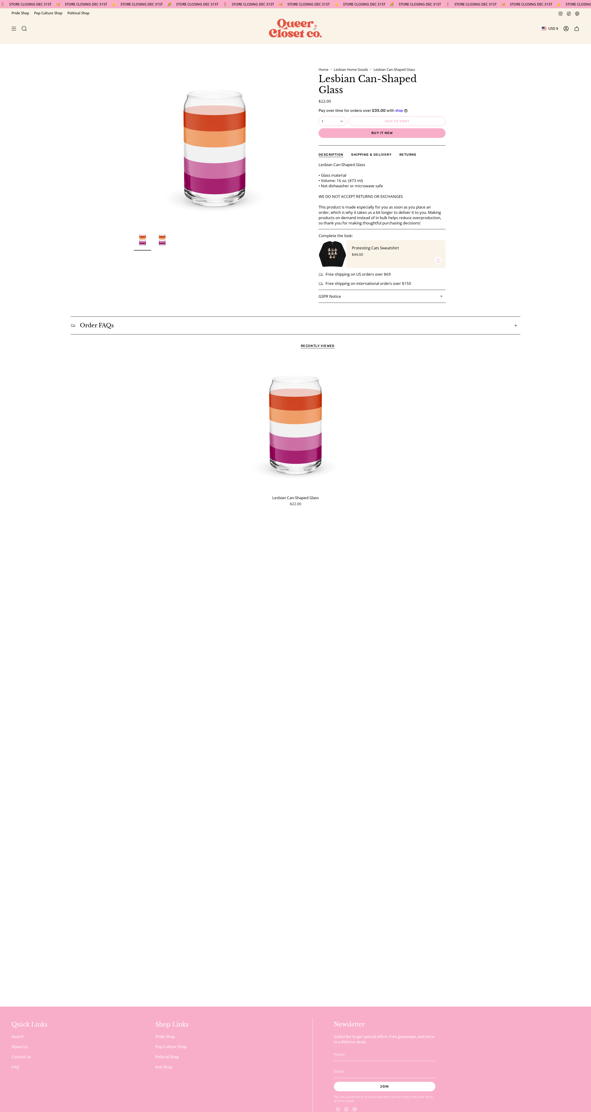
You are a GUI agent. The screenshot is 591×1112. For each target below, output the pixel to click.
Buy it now (382, 133)
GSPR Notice (330, 296)
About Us (20, 1046)
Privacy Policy (410, 1097)
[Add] (438, 260)
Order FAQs (97, 325)
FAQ (15, 1067)
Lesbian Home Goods (351, 69)
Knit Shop (163, 1067)
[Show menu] (13, 29)
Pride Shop (20, 13)
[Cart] (576, 29)
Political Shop (78, 13)
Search (18, 1036)
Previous (134, 147)
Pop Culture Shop (48, 13)
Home (323, 69)
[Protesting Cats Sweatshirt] (332, 254)
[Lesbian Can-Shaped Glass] (295, 424)
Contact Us (21, 1056)
